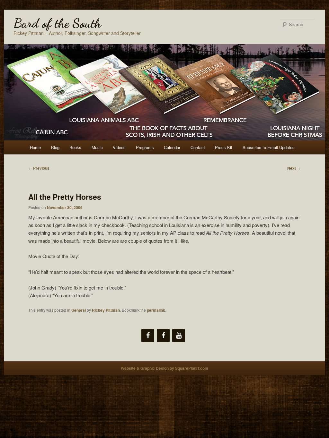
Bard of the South (57, 23)
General (78, 310)
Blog (55, 147)
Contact (198, 147)
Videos (119, 147)
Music (97, 147)
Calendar (172, 147)
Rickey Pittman (106, 310)
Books (75, 147)
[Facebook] (147, 335)
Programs (145, 147)
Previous (38, 168)
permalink (156, 310)
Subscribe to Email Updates (269, 147)
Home (35, 147)
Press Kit (223, 147)
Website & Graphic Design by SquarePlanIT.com (164, 368)
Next (294, 168)
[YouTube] (178, 335)
